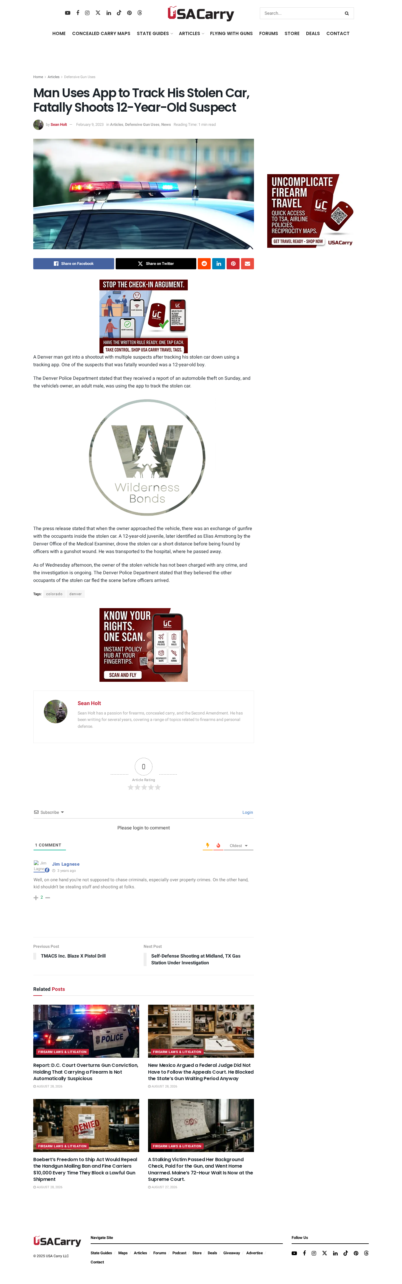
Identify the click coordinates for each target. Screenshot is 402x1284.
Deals (212, 1253)
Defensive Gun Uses (79, 77)
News (166, 124)
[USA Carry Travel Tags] (143, 316)
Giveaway (231, 1253)
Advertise (254, 1253)
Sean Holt (59, 124)
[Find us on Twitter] (98, 13)
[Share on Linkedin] (218, 263)
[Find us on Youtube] (67, 13)
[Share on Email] (247, 263)
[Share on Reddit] (204, 263)
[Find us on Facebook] (77, 13)
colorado (54, 594)
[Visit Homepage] (201, 13)
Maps (123, 1253)
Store (197, 1253)
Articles (53, 77)
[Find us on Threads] (139, 13)
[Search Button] (348, 13)
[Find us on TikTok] (119, 13)
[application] (143, 458)
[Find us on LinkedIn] (109, 13)
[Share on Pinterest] (233, 263)
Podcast (179, 1253)
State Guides (101, 1253)
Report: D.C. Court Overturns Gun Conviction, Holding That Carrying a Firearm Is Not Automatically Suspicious (85, 1072)
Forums (159, 1253)
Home (59, 33)
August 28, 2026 (49, 1086)
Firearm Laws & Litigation (62, 1051)
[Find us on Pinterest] (129, 13)
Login (247, 812)
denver (75, 594)
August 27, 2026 (164, 1187)
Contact (338, 33)
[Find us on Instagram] (87, 13)
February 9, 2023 (90, 124)
